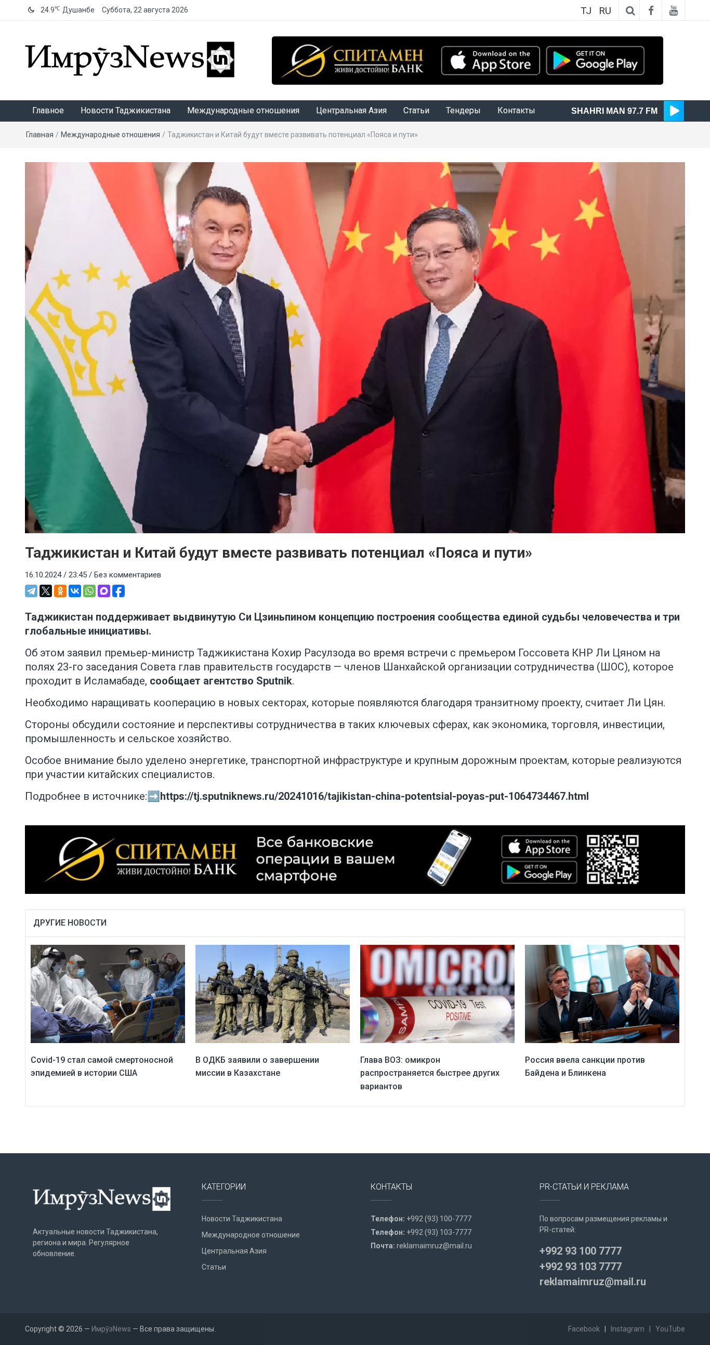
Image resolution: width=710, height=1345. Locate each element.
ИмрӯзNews (111, 1329)
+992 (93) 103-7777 (438, 1232)
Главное (48, 110)
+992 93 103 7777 (581, 1266)
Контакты (516, 110)
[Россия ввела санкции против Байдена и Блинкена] (602, 993)
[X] (46, 591)
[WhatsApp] (89, 591)
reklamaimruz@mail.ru (434, 1246)
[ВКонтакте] (75, 591)
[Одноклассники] (60, 591)
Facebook (584, 1329)
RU (605, 11)
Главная (40, 134)
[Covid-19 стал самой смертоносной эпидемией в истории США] (108, 993)
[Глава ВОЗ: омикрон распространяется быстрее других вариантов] (437, 993)
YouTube (670, 1329)
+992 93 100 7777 (581, 1251)
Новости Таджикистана (125, 110)
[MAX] (104, 591)
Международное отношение (251, 1235)
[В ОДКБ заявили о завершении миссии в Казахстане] (272, 993)
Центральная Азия (351, 110)
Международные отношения (243, 110)
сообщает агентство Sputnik (221, 681)
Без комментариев (127, 574)
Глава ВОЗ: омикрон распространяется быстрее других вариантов (429, 1073)
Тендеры (463, 110)
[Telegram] (31, 591)
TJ (586, 11)
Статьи (416, 110)
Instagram (628, 1329)
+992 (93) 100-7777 (438, 1219)
